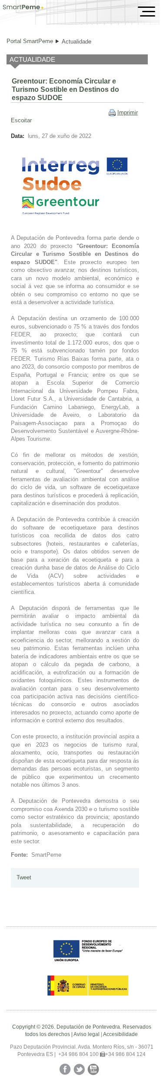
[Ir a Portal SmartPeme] (23, 7)
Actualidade (76, 41)
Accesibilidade (120, 1034)
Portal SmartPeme (30, 41)
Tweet (24, 877)
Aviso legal (86, 1034)
